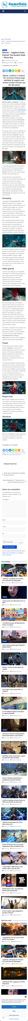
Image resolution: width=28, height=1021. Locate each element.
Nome (3, 520)
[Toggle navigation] (3, 11)
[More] (19, 69)
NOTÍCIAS (5, 50)
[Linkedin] (10, 69)
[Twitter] (7, 69)
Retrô (4, 933)
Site (3, 533)
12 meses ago (7, 582)
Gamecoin (18, 453)
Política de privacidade (14, 1018)
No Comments (19, 62)
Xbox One (18, 454)
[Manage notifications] (3, 1017)
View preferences (14, 1015)
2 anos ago (6, 604)
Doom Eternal (12, 453)
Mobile (4, 884)
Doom (6, 453)
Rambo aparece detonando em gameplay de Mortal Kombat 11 (14, 474)
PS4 (24, 453)
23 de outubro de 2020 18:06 (11, 60)
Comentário (5, 499)
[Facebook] (3, 69)
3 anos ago (6, 627)
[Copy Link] (16, 69)
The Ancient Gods (11, 454)
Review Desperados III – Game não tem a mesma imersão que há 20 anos (13, 481)
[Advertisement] (14, 25)
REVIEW (4, 454)
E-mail (4, 526)
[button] (25, 996)
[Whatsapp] (13, 69)
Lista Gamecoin (6, 619)
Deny (14, 1011)
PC (22, 453)
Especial (5, 574)
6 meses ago (7, 941)
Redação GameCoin (8, 62)
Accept (14, 1007)
